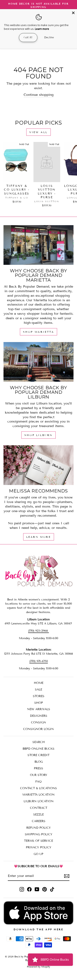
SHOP (38, 703)
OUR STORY (38, 775)
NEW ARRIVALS (38, 709)
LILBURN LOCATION (39, 801)
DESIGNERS (38, 716)
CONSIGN (38, 722)
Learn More (38, 536)
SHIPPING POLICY (38, 834)
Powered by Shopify (38, 966)
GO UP (38, 854)
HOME (38, 683)
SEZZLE (38, 814)
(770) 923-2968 (38, 631)
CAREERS (38, 821)
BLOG (38, 762)
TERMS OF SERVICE (38, 841)
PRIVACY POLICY (38, 847)
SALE (38, 689)
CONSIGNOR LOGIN (38, 729)
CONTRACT (38, 808)
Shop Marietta (38, 331)
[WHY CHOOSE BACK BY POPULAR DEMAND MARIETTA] (38, 245)
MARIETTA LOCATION (38, 794)
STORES (38, 696)
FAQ (38, 781)
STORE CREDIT (38, 755)
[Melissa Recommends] (38, 465)
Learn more (42, 29)
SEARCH (38, 742)
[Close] (73, 13)
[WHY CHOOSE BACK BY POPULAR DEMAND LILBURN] (38, 362)
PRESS (38, 768)
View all (38, 132)
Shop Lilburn (38, 435)
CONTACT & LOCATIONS (38, 788)
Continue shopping (39, 95)
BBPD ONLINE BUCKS (38, 748)
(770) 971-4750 (38, 661)
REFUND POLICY (38, 828)
